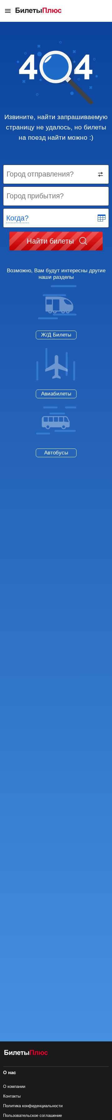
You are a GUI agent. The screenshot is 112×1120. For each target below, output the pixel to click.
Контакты (12, 1096)
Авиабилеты (56, 394)
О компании (14, 1086)
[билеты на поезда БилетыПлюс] (26, 1053)
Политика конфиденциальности (33, 1105)
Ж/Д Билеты (56, 335)
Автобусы (56, 453)
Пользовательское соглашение (32, 1115)
